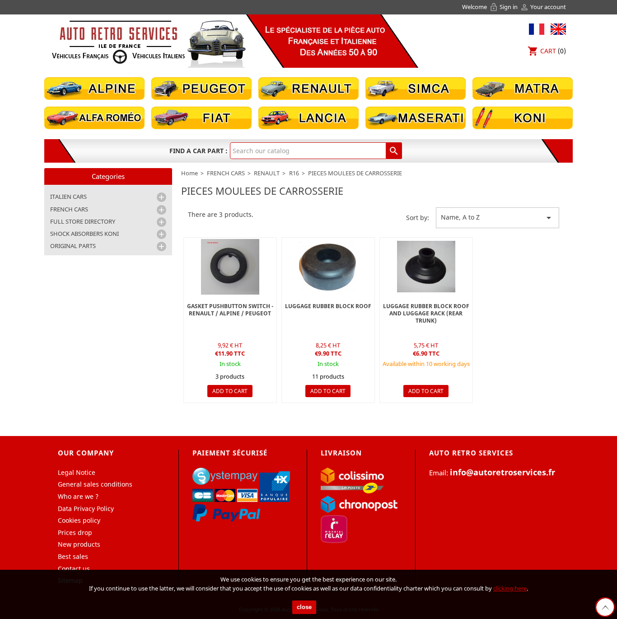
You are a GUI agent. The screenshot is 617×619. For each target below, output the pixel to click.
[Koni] (522, 117)
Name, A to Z (497, 217)
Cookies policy (79, 520)
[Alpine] (94, 88)
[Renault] (308, 88)
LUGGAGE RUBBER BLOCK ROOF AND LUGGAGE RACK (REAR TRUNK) (426, 313)
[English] (556, 28)
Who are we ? (78, 496)
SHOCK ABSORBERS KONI (84, 234)
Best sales (73, 556)
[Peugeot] (201, 88)
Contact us (74, 568)
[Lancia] (308, 117)
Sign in (504, 7)
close (304, 607)
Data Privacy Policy (86, 508)
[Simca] (415, 88)
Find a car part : (198, 150)
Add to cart (230, 391)
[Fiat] (201, 117)
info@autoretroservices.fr (502, 472)
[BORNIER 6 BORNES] (328, 267)
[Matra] (522, 88)
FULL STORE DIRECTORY (82, 221)
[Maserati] (415, 117)
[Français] (536, 28)
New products (79, 544)
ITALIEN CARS (68, 196)
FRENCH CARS (69, 209)
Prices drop (75, 532)
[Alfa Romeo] (94, 117)
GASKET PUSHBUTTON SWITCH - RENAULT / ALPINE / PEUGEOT (230, 309)
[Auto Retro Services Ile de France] (118, 42)
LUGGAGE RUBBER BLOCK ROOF (328, 306)
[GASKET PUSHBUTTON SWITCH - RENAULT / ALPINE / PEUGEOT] (230, 267)
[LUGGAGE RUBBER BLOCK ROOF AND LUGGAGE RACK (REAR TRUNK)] (426, 267)
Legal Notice (76, 472)
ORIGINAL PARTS (73, 246)
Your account (543, 7)
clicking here (510, 588)
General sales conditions (95, 484)
